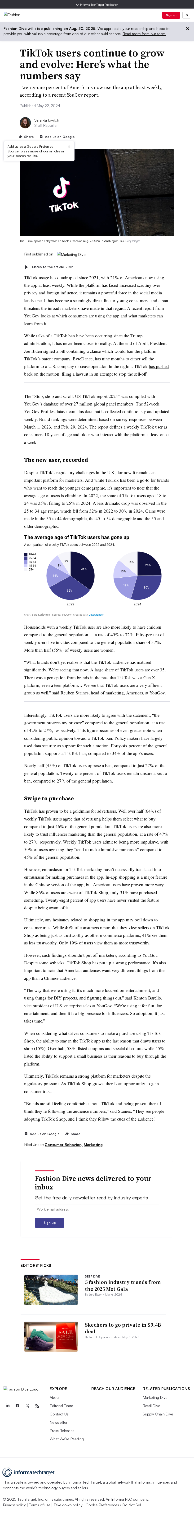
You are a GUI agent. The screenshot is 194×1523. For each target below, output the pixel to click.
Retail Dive (151, 1405)
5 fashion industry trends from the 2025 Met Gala (123, 1285)
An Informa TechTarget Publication (97, 4)
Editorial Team (61, 1405)
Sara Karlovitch (46, 120)
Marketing (93, 1144)
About (55, 1397)
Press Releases (62, 1430)
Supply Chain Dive (158, 1414)
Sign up (171, 15)
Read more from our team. (144, 33)
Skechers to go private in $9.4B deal (123, 1328)
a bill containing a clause (78, 351)
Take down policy (68, 1505)
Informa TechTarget (84, 1482)
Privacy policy (14, 1505)
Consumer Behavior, (64, 1144)
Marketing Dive (155, 1397)
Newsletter (58, 1422)
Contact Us (59, 1414)
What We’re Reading (67, 1439)
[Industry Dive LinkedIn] (7, 1406)
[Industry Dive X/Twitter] (27, 1406)
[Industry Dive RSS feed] (37, 1406)
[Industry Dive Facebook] (17, 1406)
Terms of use (39, 1505)
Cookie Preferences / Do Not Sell (113, 1505)
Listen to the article (53, 267)
